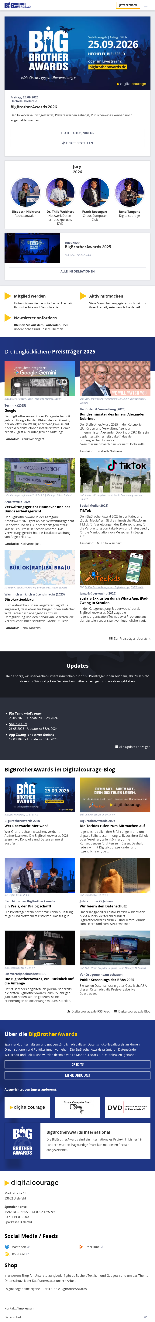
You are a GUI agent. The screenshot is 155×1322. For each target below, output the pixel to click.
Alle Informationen (77, 271)
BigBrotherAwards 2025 (88, 247)
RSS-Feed (18, 1254)
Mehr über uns (77, 1075)
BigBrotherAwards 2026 (34, 106)
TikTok (85, 510)
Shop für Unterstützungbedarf (43, 1275)
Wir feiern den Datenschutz (103, 906)
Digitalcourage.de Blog (134, 1011)
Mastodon (19, 1247)
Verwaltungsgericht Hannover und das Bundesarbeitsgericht (37, 509)
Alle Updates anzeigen (134, 747)
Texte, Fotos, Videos (77, 133)
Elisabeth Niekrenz (26, 212)
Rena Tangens (129, 212)
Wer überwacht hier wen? (26, 826)
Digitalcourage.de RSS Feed (90, 1011)
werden (30, 296)
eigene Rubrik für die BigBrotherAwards (58, 1289)
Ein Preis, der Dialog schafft (28, 906)
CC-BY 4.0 (30, 967)
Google (10, 410)
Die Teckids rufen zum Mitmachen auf (112, 826)
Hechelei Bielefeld (24, 101)
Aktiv (106, 296)
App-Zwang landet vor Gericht (31, 735)
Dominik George (93, 814)
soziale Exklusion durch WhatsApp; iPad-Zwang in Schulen (114, 600)
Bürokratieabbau (19, 599)
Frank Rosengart (94, 212)
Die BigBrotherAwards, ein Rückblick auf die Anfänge (39, 981)
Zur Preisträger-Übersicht (132, 638)
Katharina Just (31, 544)
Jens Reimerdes (16, 814)
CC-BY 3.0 (103, 895)
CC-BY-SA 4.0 (84, 255)
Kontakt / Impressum (20, 1308)
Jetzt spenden (128, 5)
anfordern (35, 318)
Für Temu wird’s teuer (25, 713)
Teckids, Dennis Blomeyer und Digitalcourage (107, 587)
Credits (77, 1064)
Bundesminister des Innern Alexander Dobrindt (112, 416)
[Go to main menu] (145, 5)
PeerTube (93, 1247)
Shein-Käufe (18, 724)
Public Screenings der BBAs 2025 (107, 980)
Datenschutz (13, 1317)
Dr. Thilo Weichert (60, 212)
